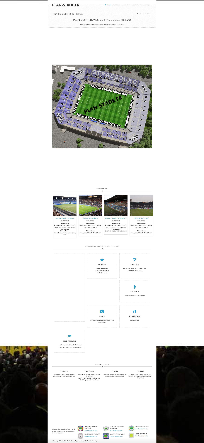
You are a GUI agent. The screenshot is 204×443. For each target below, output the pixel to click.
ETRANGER (145, 5)
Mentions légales (94, 441)
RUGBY (135, 5)
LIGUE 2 (125, 5)
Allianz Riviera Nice (141, 434)
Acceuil (108, 5)
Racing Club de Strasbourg (73, 347)
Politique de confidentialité (80, 441)
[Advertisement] (102, 48)
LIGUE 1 (116, 5)
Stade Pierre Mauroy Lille (117, 434)
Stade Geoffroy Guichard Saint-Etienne (117, 427)
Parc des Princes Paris (142, 426)
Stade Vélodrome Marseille (92, 434)
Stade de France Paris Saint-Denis (90, 427)
